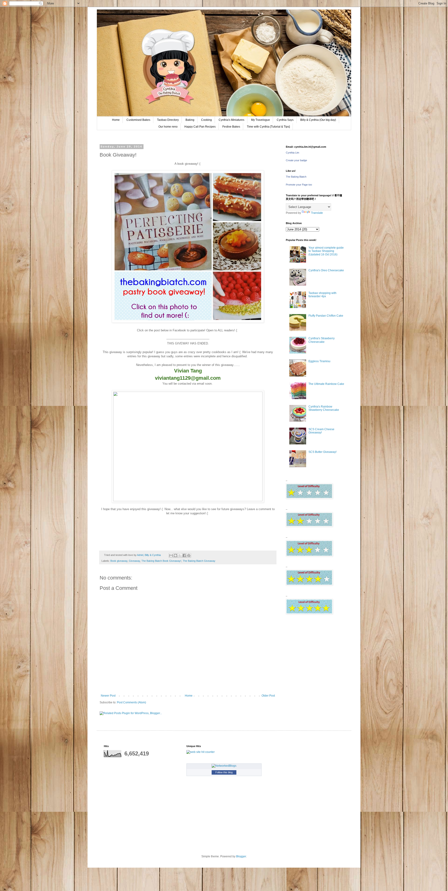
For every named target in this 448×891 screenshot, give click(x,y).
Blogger (241, 856)
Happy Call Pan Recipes (200, 126)
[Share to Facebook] (184, 555)
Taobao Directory (168, 120)
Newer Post (108, 695)
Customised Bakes (138, 120)
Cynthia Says (285, 120)
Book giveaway (118, 560)
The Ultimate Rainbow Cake (326, 384)
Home (116, 120)
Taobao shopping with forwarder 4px (322, 294)
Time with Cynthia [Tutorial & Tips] (268, 126)
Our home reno (168, 126)
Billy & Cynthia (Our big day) (318, 120)
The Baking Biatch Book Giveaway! (161, 560)
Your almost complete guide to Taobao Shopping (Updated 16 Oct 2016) (326, 251)
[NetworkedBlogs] (224, 765)
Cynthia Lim (292, 152)
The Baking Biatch (296, 176)
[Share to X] (180, 555)
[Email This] (171, 555)
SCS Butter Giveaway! (322, 452)
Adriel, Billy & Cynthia (149, 555)
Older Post (268, 695)
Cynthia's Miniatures (231, 120)
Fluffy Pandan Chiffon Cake (325, 315)
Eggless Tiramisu (319, 361)
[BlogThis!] (175, 555)
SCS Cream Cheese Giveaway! (321, 431)
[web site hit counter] (200, 752)
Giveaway (134, 560)
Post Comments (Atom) (131, 702)
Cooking (206, 120)
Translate (317, 213)
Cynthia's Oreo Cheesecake (326, 270)
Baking (190, 120)
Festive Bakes (231, 126)
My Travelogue (260, 120)
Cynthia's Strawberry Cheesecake (321, 340)
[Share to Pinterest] (188, 555)
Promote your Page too (299, 184)
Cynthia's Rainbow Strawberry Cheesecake (323, 408)
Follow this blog (224, 772)
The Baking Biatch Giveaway (199, 560)
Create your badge (296, 160)
